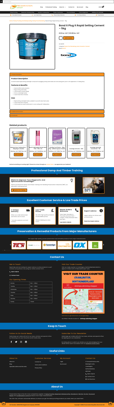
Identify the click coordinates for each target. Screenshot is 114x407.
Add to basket (68, 38)
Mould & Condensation (43, 12)
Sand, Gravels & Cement (83, 46)
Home (11, 20)
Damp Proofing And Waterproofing (23, 20)
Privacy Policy (38, 368)
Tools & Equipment (83, 12)
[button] (10, 245)
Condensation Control (23, 395)
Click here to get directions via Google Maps (75, 315)
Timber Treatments (58, 12)
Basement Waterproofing (27, 12)
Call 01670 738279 (65, 222)
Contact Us (71, 7)
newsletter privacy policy (93, 343)
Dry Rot (86, 394)
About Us (61, 7)
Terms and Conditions (41, 365)
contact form (49, 164)
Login (61, 361)
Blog (87, 7)
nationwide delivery (29, 398)
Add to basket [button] (18, 154)
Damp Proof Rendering (39, 20)
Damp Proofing (13, 12)
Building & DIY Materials (97, 12)
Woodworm (74, 394)
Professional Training (51, 7)
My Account (80, 7)
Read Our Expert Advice (91, 221)
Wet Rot (80, 394)
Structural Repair (71, 12)
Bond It (64, 48)
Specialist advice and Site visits (18, 366)
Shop (41, 7)
